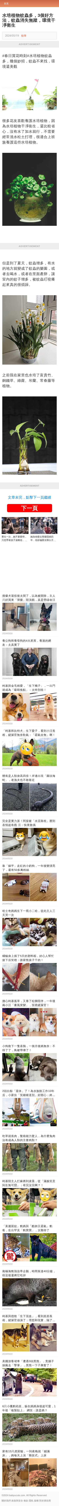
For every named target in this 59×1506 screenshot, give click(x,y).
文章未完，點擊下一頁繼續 (29, 497)
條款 (26, 1500)
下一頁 (29, 508)
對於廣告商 (45, 1500)
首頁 (6, 3)
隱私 (31, 1500)
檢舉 (23, 35)
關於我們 (6, 1500)
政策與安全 (17, 1500)
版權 (36, 1500)
